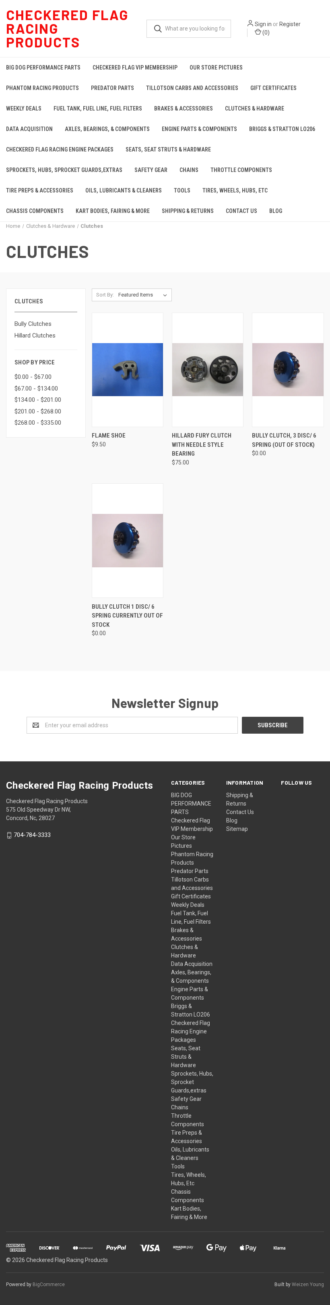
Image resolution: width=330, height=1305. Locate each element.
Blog (275, 211)
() (265, 32)
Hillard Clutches (35, 335)
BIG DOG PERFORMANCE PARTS (43, 67)
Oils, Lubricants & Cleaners (123, 190)
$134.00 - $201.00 (37, 399)
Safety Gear (150, 170)
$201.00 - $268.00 (37, 411)
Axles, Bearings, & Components (107, 129)
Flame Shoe (109, 435)
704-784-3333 (32, 835)
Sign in (263, 24)
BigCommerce (49, 1284)
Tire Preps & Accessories (39, 190)
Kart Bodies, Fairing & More (113, 211)
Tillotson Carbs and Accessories (192, 88)
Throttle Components (241, 170)
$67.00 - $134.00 (36, 388)
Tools (182, 190)
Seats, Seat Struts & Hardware (168, 149)
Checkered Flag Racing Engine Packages (59, 149)
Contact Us (241, 211)
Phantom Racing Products (42, 88)
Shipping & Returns (188, 211)
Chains (188, 170)
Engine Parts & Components (199, 129)
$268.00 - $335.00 (37, 422)
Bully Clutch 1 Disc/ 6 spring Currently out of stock (127, 615)
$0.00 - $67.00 (33, 376)
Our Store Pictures (216, 67)
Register (290, 24)
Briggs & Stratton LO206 (282, 129)
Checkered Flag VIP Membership (135, 67)
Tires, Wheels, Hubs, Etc (235, 190)
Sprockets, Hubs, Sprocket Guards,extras (64, 170)
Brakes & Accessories (183, 108)
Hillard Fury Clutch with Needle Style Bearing (201, 444)
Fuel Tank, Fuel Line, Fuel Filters (98, 108)
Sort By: (105, 295)
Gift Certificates (273, 88)
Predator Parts (112, 88)
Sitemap (237, 829)
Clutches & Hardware (254, 108)
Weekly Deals (23, 108)
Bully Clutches (33, 323)
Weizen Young (308, 1284)
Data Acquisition (29, 129)
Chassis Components (35, 211)
